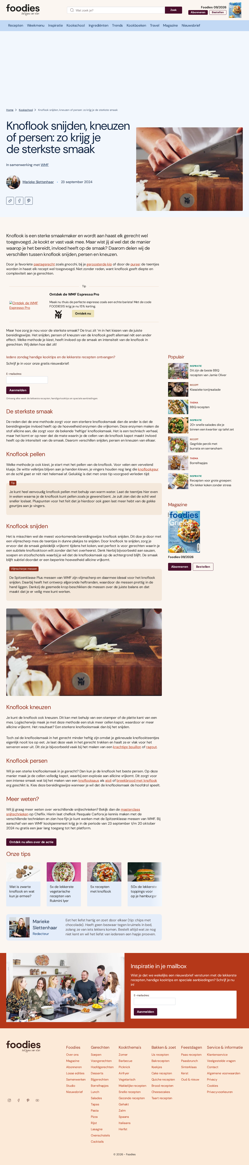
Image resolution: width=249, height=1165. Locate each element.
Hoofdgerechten (102, 1067)
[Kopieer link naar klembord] (10, 201)
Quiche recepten (163, 1079)
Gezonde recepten (132, 1098)
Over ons (72, 1055)
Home (9, 110)
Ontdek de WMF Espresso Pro (74, 294)
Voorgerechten (101, 1061)
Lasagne (97, 1129)
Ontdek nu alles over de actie (31, 842)
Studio (70, 1086)
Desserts (97, 1073)
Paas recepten (191, 1055)
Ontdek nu (83, 313)
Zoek (173, 10)
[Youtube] (37, 1100)
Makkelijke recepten (132, 1086)
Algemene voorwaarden (223, 1073)
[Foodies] (33, 10)
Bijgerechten (100, 1079)
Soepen (96, 1055)
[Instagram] (9, 1100)
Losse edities (75, 1073)
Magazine (72, 1061)
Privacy (212, 1079)
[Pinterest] (28, 1100)
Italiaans (125, 1123)
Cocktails (97, 1142)
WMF (45, 165)
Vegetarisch (127, 1079)
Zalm (122, 1110)
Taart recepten (162, 1098)
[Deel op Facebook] (19, 201)
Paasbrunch (189, 1061)
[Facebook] (19, 1100)
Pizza (94, 1117)
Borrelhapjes (100, 1086)
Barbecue (125, 1061)
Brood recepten (163, 1086)
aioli (108, 780)
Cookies (212, 1086)
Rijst (94, 1123)
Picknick (124, 1067)
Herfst (123, 1129)
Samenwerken (76, 1079)
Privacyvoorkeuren (220, 1092)
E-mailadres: (14, 374)
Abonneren (198, 12)
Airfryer (124, 1073)
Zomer (123, 1055)
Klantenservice (217, 1055)
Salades (96, 1098)
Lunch (95, 1092)
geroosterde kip (99, 264)
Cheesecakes (161, 1092)
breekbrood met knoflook (137, 780)
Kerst (184, 1073)
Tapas (95, 1104)
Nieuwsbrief (74, 1092)
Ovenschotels (100, 1135)
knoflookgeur (148, 469)
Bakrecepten (160, 1061)
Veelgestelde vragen (221, 1061)
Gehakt (124, 1104)
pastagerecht (44, 264)
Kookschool (26, 110)
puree (135, 264)
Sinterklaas (188, 1067)
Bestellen (218, 12)
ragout (151, 747)
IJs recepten (160, 1055)
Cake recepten (162, 1073)
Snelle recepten (130, 1092)
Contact (212, 1067)
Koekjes (157, 1067)
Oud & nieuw (190, 1079)
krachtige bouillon (127, 747)
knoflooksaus (88, 780)
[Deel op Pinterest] (29, 201)
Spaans (124, 1117)
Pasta (95, 1110)
